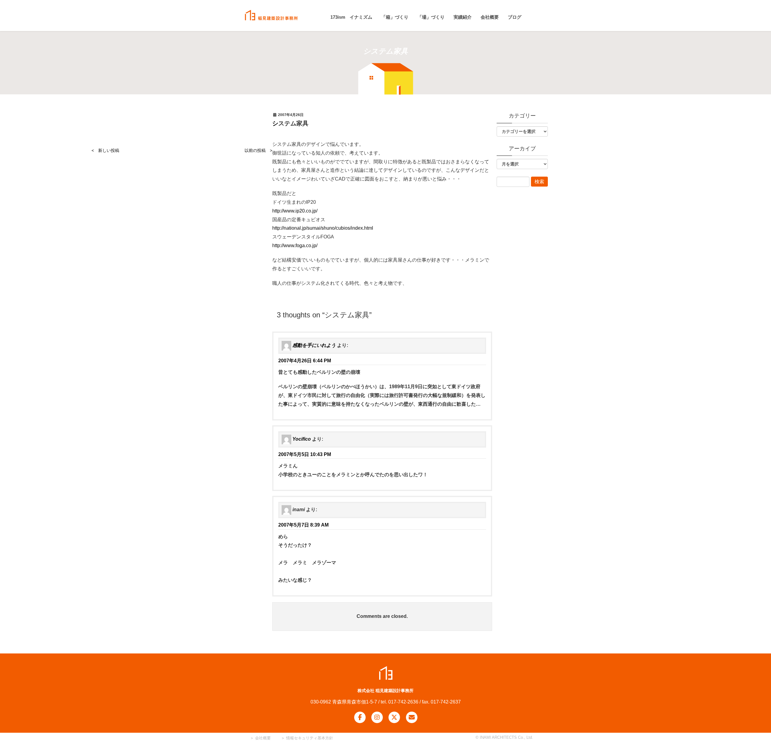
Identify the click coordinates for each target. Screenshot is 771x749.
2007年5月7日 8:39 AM (303, 524)
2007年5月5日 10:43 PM (304, 454)
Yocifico (301, 439)
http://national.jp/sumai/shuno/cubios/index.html (322, 228)
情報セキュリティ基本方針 (309, 738)
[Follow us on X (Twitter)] (394, 717)
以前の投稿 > (258, 150)
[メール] (412, 717)
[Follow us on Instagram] (377, 717)
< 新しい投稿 (105, 150)
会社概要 (262, 738)
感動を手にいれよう (314, 345)
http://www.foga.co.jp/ (294, 245)
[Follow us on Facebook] (360, 717)
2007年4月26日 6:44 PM (304, 360)
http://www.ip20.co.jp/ (294, 210)
